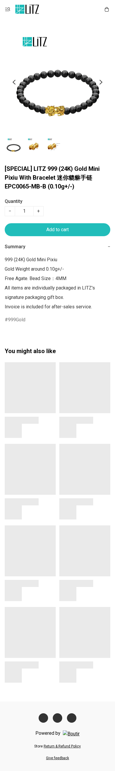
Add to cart (57, 229)
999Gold (16, 319)
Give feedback (57, 758)
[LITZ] (27, 9)
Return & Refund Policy (62, 746)
